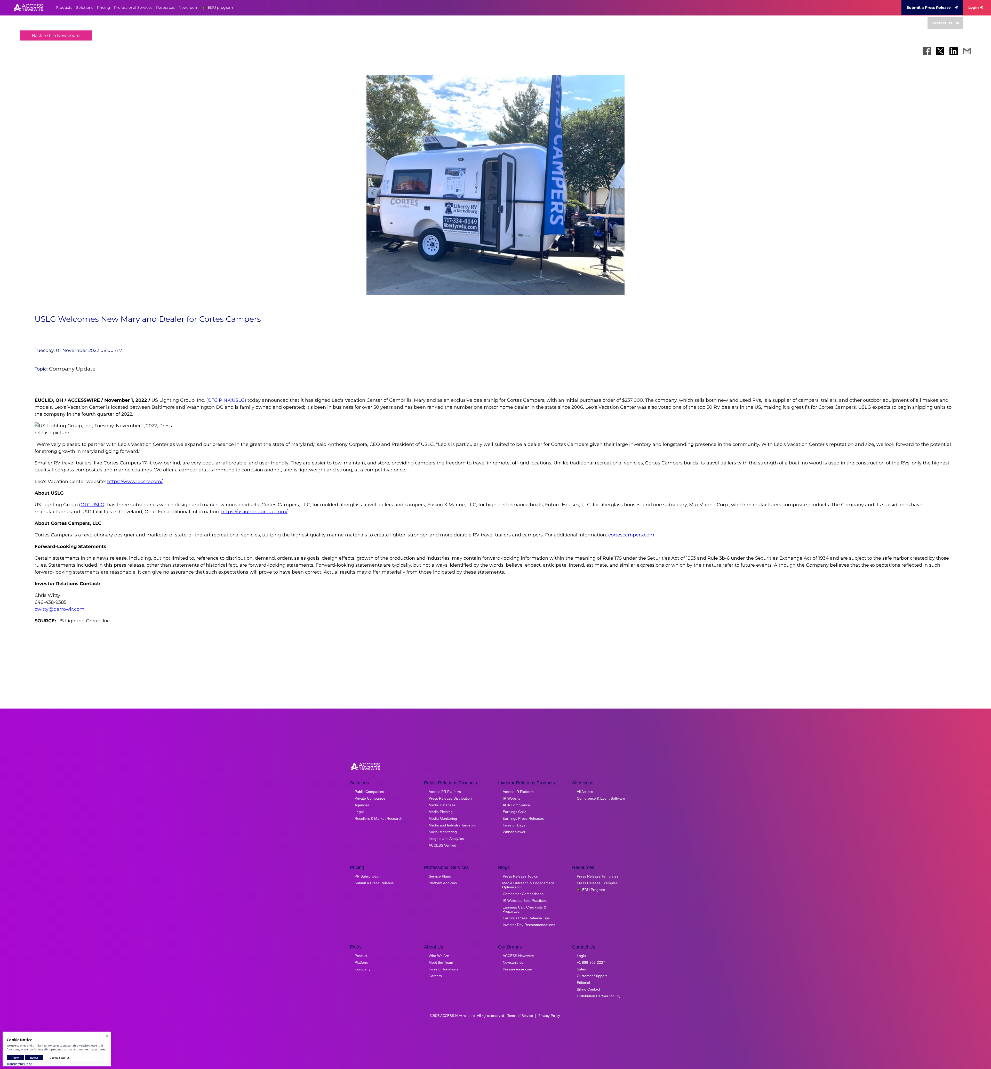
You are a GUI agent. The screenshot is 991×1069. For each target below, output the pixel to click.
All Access (585, 792)
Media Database (442, 805)
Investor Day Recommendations (529, 925)
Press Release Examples (597, 883)
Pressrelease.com (517, 969)
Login (973, 7)
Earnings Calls (514, 812)
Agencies (362, 805)
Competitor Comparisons (523, 894)
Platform (361, 962)
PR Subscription (368, 876)
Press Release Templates (597, 876)
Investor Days (514, 825)
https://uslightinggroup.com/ (254, 512)
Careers (435, 976)
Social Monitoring (443, 832)
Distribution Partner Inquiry (598, 996)
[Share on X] (940, 51)
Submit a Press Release (929, 7)
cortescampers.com (631, 535)
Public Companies (369, 792)
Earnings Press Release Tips (526, 918)
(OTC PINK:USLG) (226, 400)
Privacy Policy (549, 1016)
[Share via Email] (967, 51)
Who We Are (439, 956)
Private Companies (370, 798)
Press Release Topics (520, 876)
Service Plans (440, 876)
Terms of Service (520, 1016)
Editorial (583, 982)
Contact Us (941, 23)
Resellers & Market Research (378, 818)
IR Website (512, 798)
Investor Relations (443, 969)
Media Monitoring (443, 818)
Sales (581, 969)
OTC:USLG (92, 505)
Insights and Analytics (446, 839)
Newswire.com (514, 962)
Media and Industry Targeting (452, 825)
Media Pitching (441, 812)
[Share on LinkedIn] (953, 51)
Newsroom (188, 7)
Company (362, 969)
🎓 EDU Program (591, 890)
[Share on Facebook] (927, 51)
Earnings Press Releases (523, 818)
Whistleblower (514, 832)
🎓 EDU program (217, 7)
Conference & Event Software (601, 798)
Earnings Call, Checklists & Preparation (524, 909)
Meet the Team (441, 962)
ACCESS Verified (442, 845)
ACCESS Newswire (518, 956)
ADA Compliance (516, 805)
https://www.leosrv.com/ (135, 481)
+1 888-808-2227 (591, 962)
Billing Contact (588, 989)
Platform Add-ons (443, 883)
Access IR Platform (518, 792)
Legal (359, 812)
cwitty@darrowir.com (59, 609)
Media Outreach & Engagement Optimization (528, 885)
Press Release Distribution (450, 798)
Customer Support (592, 976)
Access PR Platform (445, 792)
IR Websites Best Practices (525, 900)
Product (361, 956)
